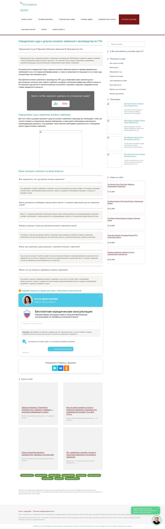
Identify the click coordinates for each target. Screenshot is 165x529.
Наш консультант (28, 29)
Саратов (129, 526)
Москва (36, 526)
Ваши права (114, 67)
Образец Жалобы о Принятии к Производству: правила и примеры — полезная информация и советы (37, 410)
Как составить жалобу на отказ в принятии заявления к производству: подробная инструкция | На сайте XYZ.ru (81, 411)
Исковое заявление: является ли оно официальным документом (121, 253)
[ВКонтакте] (60, 368)
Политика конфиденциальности (43, 511)
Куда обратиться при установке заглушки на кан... (134, 155)
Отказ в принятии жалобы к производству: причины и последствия (38, 454)
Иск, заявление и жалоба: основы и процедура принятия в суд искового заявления (81, 455)
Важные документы (117, 94)
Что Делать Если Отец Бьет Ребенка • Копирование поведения (121, 185)
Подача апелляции (116, 76)
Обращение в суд (116, 72)
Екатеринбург (68, 526)
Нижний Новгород (87, 526)
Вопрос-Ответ (26, 19)
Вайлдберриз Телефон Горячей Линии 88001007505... (134, 121)
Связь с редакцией (25, 511)
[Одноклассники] (66, 368)
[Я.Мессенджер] (54, 368)
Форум (44, 29)
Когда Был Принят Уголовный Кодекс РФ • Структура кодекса (123, 236)
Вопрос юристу (59, 29)
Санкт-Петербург (46, 526)
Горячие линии (86, 19)
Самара (102, 526)
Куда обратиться (116, 85)
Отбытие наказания (67, 19)
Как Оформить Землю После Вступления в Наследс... (133, 138)
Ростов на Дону (111, 526)
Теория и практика (45, 19)
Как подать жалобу (116, 63)
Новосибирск (57, 526)
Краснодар (121, 526)
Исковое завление (129, 19)
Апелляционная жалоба (118, 80)
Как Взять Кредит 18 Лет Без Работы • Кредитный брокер (125, 202)
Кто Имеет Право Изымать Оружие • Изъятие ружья (124, 219)
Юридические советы (107, 19)
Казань (77, 526)
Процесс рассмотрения (118, 89)
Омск (96, 526)
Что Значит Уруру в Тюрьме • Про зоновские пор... (134, 104)
